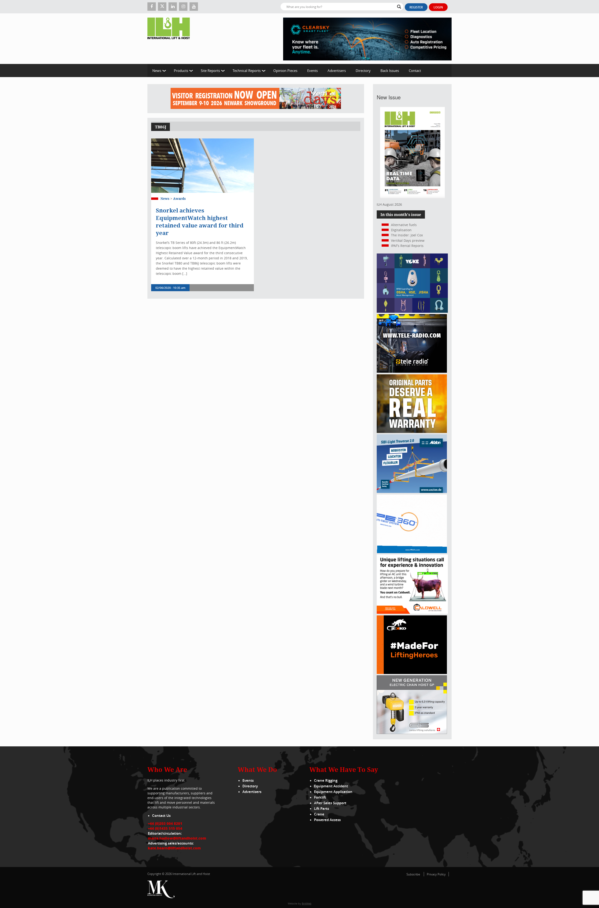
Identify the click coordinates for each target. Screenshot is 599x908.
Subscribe (413, 874)
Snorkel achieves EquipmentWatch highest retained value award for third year (200, 222)
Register (416, 7)
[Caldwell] (412, 612)
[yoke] (412, 311)
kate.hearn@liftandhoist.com (174, 848)
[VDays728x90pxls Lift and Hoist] (256, 98)
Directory (363, 70)
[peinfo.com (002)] (412, 552)
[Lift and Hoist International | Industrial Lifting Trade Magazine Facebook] (151, 6)
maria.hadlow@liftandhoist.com (177, 838)
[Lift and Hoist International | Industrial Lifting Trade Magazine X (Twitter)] (162, 6)
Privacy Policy (436, 874)
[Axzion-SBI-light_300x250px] (412, 491)
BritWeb (306, 903)
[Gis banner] (412, 732)
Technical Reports (247, 70)
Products (181, 70)
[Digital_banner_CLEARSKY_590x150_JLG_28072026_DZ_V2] (367, 38)
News (156, 70)
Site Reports (210, 70)
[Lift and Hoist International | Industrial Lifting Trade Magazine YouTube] (194, 6)
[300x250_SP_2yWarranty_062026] (412, 431)
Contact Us (161, 815)
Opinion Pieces (285, 70)
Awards (179, 198)
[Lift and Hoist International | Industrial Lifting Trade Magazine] (170, 38)
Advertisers (337, 70)
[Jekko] (412, 672)
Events (312, 70)
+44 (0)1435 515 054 (165, 828)
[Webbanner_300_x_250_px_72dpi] (412, 371)
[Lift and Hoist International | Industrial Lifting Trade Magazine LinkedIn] (172, 6)
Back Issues (389, 70)
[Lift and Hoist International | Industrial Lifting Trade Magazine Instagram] (183, 6)
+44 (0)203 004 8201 (165, 823)
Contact (415, 70)
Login (438, 7)
